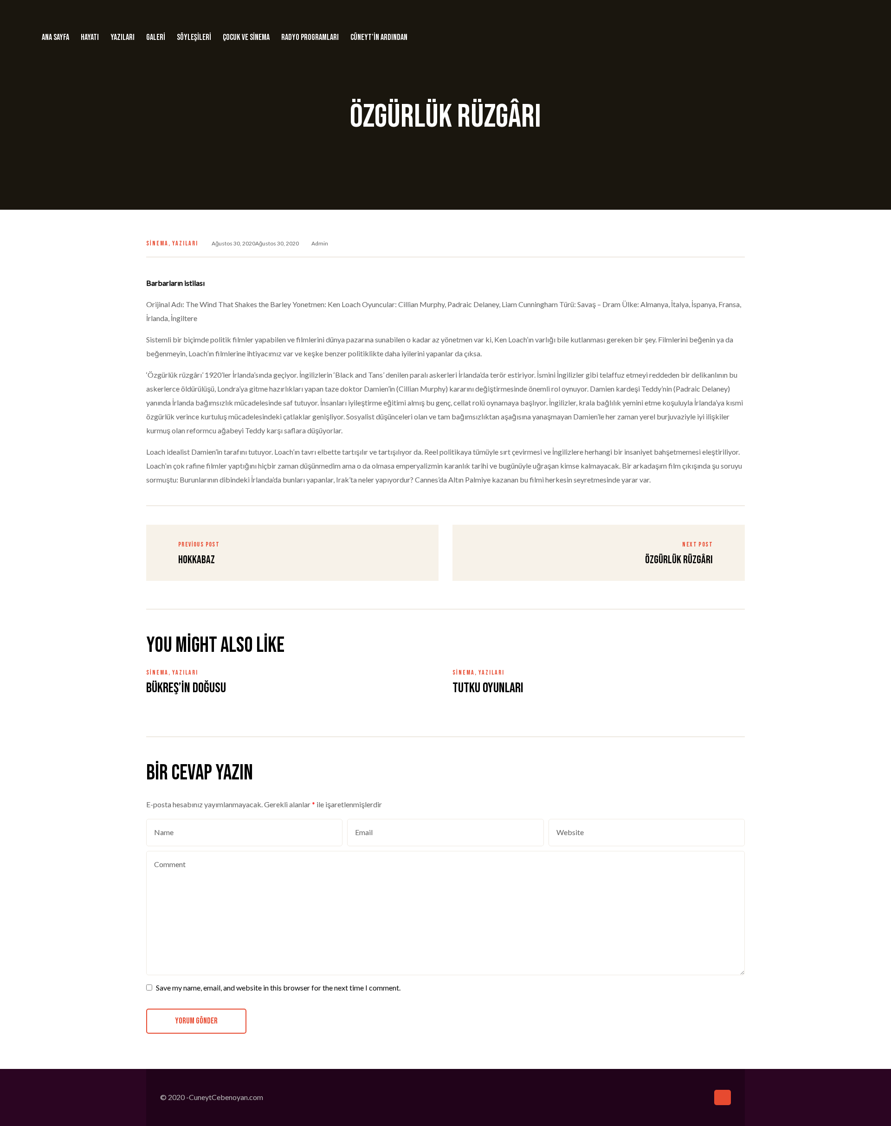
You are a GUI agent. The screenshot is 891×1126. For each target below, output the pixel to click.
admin (319, 243)
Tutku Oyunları (487, 688)
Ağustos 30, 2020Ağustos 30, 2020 (255, 243)
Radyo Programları (310, 37)
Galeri (155, 37)
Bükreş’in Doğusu (186, 688)
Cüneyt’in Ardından (378, 37)
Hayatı (90, 37)
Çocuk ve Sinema (246, 37)
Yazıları (122, 37)
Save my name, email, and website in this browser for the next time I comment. (278, 987)
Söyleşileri (194, 37)
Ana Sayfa (55, 37)
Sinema (157, 243)
